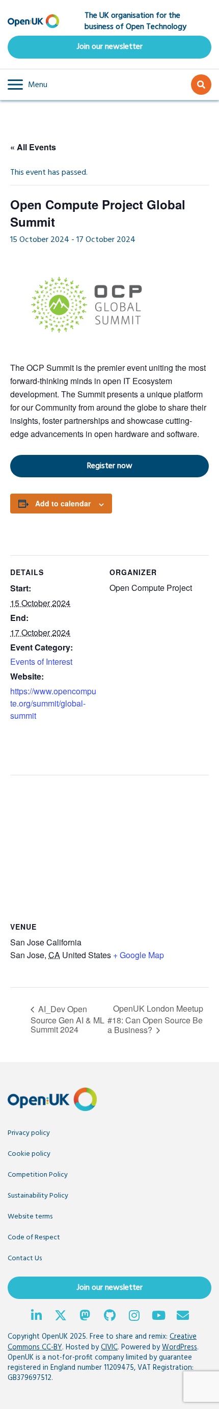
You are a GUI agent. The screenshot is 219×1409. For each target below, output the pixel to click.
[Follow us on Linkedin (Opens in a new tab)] (36, 1316)
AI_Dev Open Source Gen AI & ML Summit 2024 (67, 1019)
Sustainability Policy (38, 1196)
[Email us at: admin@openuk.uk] (182, 1316)
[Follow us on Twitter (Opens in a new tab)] (60, 1316)
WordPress (179, 1347)
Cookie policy (29, 1154)
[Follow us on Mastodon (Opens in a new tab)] (85, 1316)
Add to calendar (63, 503)
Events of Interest (41, 661)
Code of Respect (34, 1237)
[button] (27, 84)
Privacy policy (29, 1133)
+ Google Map (138, 955)
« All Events (33, 147)
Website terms (30, 1217)
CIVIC (109, 1347)
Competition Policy (38, 1175)
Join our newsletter (110, 46)
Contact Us (25, 1258)
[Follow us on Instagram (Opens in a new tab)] (134, 1316)
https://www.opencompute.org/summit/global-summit (53, 703)
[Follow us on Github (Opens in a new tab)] (109, 1316)
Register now (71, 466)
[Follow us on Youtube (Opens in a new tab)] (158, 1316)
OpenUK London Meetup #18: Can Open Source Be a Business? (155, 1019)
